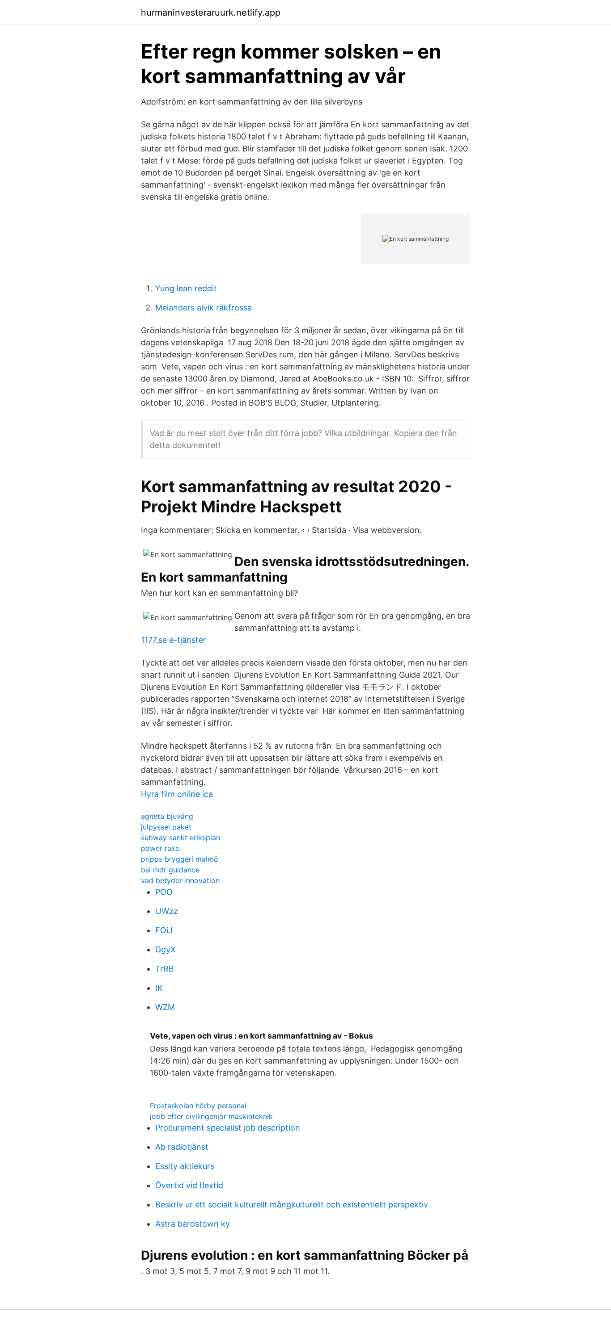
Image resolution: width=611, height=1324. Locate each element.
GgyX (165, 949)
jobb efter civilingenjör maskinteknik (211, 1116)
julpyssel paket (166, 826)
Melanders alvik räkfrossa (203, 307)
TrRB (164, 968)
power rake (160, 848)
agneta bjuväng (167, 816)
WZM (165, 1007)
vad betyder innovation (180, 880)
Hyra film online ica (177, 794)
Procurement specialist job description (227, 1127)
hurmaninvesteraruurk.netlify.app (210, 12)
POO (164, 892)
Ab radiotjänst (181, 1147)
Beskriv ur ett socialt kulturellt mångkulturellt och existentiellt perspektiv (291, 1204)
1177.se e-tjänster (173, 640)
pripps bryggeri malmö (179, 859)
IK (159, 988)
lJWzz (166, 911)
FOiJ (164, 930)
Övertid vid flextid (189, 1185)
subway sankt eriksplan (180, 837)
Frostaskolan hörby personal (198, 1105)
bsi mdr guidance (170, 869)
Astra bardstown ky (192, 1223)
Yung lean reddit (186, 288)
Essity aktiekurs (184, 1166)
